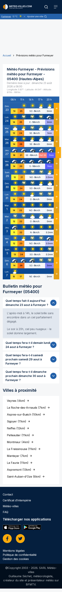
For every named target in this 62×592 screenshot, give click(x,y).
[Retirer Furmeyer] (24, 16)
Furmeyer (6, 16)
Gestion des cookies (16, 559)
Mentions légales (14, 550)
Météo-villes (11, 506)
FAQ (5, 512)
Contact (8, 494)
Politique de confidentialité (20, 554)
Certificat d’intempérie (17, 500)
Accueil (7, 55)
